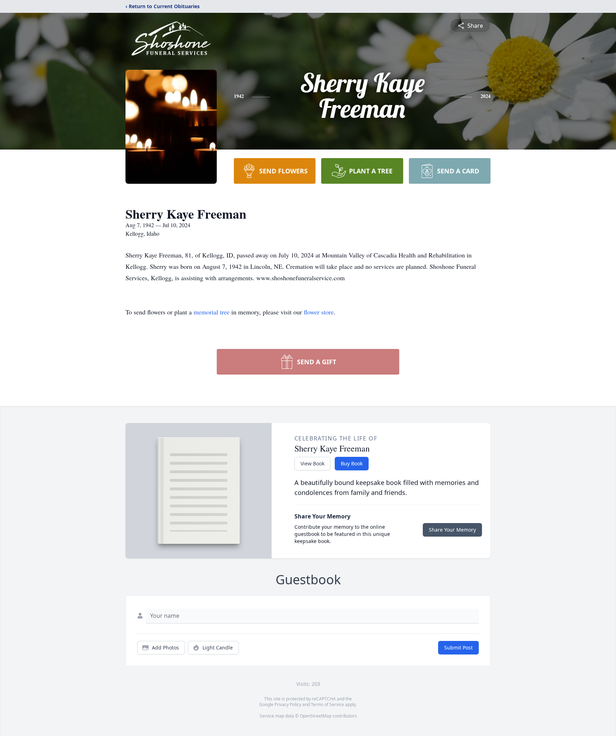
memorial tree (212, 312)
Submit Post (458, 647)
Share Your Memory (452, 529)
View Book (312, 463)
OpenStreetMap (316, 716)
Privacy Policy (287, 704)
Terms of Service (327, 704)
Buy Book (352, 463)
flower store (319, 312)
